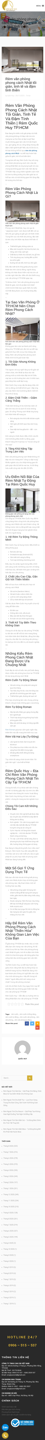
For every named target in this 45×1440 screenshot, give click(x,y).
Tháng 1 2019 (8, 1304)
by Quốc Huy (9, 96)
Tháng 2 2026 (8, 1182)
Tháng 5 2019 (8, 1291)
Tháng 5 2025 (8, 1237)
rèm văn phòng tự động (23, 1020)
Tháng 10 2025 (8, 1207)
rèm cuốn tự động (11, 1017)
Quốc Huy (22, 1059)
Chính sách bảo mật (9, 1407)
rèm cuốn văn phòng (27, 1017)
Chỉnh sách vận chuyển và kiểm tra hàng (16, 1415)
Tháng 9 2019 (8, 1267)
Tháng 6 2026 (8, 1158)
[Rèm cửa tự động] (9, 5)
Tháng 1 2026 (8, 1188)
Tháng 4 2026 (8, 1170)
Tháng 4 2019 (8, 1297)
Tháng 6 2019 (8, 1285)
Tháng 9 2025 (8, 1213)
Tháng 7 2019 (8, 1279)
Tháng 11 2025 (8, 1200)
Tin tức (28, 96)
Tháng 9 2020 (8, 1255)
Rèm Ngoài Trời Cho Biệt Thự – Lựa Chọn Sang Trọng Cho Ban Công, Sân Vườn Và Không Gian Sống (20, 1102)
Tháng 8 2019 (8, 1273)
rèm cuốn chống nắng (28, 1014)
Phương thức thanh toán (11, 1412)
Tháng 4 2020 (8, 1261)
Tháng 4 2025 (8, 1243)
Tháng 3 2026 (8, 1176)
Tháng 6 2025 (8, 1231)
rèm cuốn (14, 1014)
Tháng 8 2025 (8, 1219)
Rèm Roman (10, 730)
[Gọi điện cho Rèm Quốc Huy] (5, 1435)
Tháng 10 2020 (8, 1249)
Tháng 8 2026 (8, 1146)
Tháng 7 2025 (8, 1225)
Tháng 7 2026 (8, 1152)
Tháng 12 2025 (8, 1194)
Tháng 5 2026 (8, 1164)
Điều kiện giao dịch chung (11, 1409)
